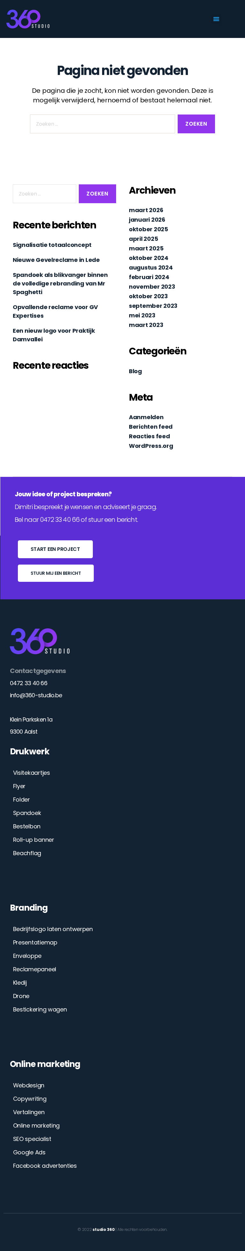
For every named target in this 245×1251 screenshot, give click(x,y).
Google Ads (29, 1152)
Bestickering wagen (40, 1009)
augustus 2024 (151, 267)
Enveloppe (27, 956)
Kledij (20, 983)
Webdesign (29, 1085)
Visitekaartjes (31, 773)
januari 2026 (147, 220)
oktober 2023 (148, 296)
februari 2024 (149, 277)
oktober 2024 (148, 258)
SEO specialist (32, 1139)
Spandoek (27, 813)
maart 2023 (146, 325)
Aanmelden (146, 417)
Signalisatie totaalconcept (52, 245)
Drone (21, 996)
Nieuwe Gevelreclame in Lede (56, 260)
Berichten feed (151, 427)
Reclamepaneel (34, 969)
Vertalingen (29, 1112)
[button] (216, 19)
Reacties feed (149, 436)
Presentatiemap (35, 942)
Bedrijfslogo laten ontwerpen (53, 929)
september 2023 (153, 306)
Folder (21, 799)
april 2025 (143, 239)
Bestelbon (27, 826)
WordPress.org (151, 446)
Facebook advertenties (45, 1166)
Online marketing (36, 1125)
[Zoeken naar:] (101, 125)
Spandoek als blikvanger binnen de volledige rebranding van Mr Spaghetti (60, 283)
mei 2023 (142, 315)
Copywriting (30, 1099)
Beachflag (27, 853)
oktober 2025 (148, 229)
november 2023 (152, 287)
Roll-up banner (33, 840)
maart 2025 (146, 248)
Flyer (19, 786)
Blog (135, 371)
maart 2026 (146, 210)
